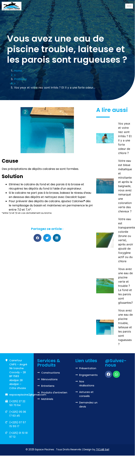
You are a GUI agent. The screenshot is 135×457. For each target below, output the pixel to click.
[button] (37, 238)
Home (18, 70)
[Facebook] (108, 374)
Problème (20, 79)
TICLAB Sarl (102, 449)
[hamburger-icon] (129, 6)
